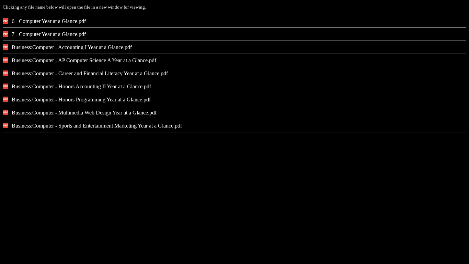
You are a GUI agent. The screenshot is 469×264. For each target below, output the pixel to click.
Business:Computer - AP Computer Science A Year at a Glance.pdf (84, 60)
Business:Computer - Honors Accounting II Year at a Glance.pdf (81, 86)
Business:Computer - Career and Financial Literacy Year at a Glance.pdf (90, 73)
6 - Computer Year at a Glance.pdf (49, 21)
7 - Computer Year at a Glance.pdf (49, 34)
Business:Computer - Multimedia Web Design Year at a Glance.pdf (84, 113)
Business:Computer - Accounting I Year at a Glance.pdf (72, 47)
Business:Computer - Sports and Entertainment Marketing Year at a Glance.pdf (97, 126)
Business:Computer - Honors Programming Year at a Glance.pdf (81, 99)
